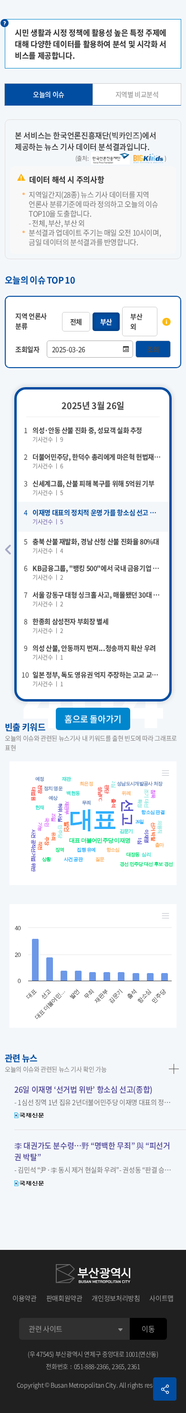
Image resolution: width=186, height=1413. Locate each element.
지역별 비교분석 (137, 94)
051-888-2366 (91, 1366)
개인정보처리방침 (116, 1298)
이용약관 (24, 1298)
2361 (133, 1366)
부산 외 (136, 321)
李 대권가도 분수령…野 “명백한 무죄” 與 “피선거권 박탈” (92, 1151)
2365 (118, 1366)
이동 (148, 1329)
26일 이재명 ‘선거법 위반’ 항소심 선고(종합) (83, 1089)
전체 (76, 321)
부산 (106, 321)
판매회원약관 (64, 1298)
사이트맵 (161, 1298)
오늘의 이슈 (48, 94)
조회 (153, 349)
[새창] (93, 1273)
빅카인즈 (126, 135)
